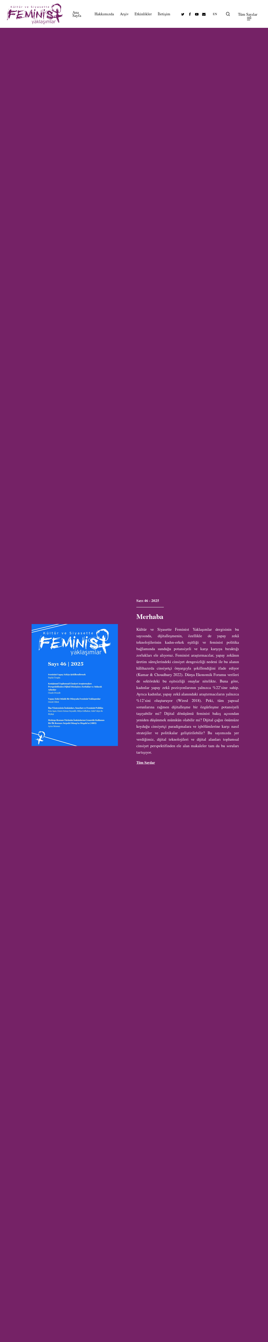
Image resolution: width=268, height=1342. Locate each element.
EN (215, 14)
